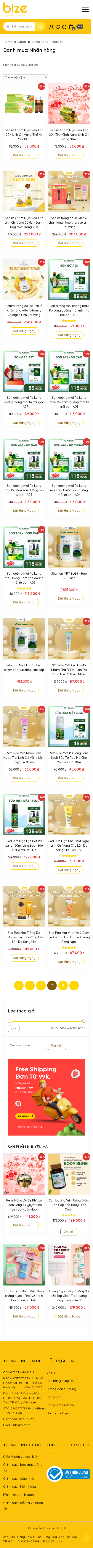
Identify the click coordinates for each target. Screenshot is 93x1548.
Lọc (13, 1029)
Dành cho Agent (58, 1413)
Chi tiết (69, 1232)
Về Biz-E (52, 1373)
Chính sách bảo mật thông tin (23, 1467)
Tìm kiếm (57, 1045)
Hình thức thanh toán (18, 1495)
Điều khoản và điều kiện (20, 1457)
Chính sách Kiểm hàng (19, 1486)
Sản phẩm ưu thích (60, 1405)
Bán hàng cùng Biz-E (61, 1381)
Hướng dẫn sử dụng (61, 1389)
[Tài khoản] (51, 26)
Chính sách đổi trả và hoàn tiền (23, 1506)
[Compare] (64, 26)
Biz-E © (61, 1528)
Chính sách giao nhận (19, 1478)
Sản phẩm (53, 1397)
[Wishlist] (58, 26)
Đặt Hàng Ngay (24, 155)
